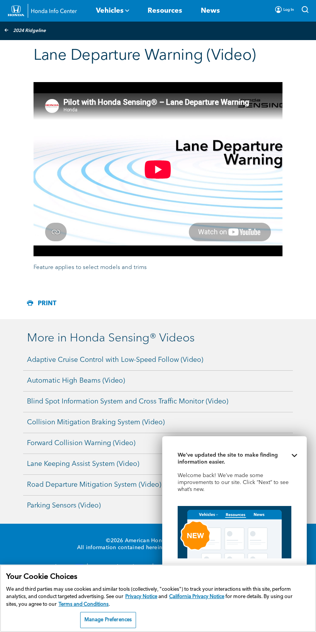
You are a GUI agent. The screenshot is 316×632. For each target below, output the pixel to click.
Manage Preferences (108, 619)
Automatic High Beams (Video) (76, 380)
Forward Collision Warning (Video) (81, 443)
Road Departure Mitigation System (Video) (94, 484)
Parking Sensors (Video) (64, 505)
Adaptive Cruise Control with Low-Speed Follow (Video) (115, 359)
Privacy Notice (141, 596)
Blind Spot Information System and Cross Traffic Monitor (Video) (127, 401)
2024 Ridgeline (29, 31)
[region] (158, 598)
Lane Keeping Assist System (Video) (83, 464)
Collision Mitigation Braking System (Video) (96, 422)
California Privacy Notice (196, 596)
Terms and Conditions (84, 604)
